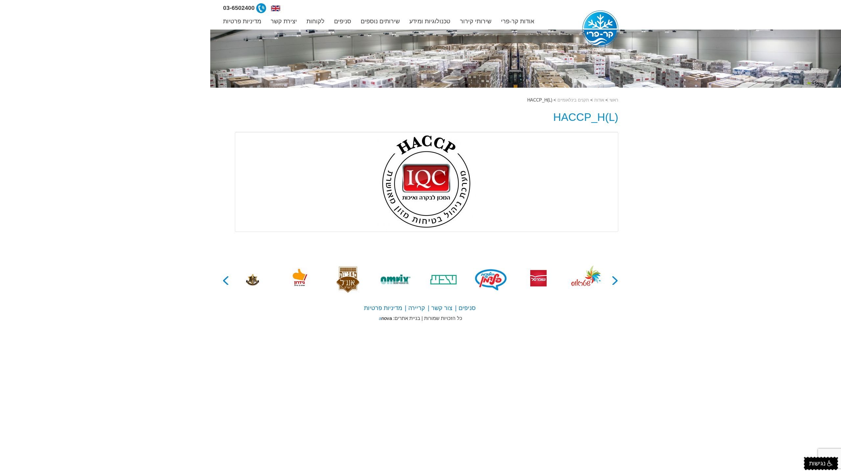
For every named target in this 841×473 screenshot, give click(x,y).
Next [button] (226, 280)
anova (385, 318)
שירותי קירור (475, 21)
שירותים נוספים (380, 21)
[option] (586, 279)
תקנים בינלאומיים (573, 100)
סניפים (342, 21)
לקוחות (316, 21)
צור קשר (441, 308)
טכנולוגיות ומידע (429, 21)
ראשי (613, 100)
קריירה (416, 308)
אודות (599, 100)
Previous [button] (615, 280)
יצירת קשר (284, 21)
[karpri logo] (600, 29)
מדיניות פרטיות (242, 21)
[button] (275, 7)
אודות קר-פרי (517, 21)
